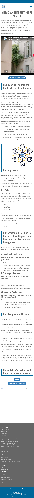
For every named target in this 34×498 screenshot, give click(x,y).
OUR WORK (3, 435)
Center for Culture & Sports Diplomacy (10, 439)
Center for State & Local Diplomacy (10, 445)
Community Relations (7, 482)
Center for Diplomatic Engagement (10, 441)
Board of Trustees (6, 429)
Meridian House (6, 451)
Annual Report (5, 433)
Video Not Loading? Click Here (16, 78)
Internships (4, 476)
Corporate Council (6, 459)
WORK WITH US (4, 472)
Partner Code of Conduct (8, 481)
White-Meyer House (6, 453)
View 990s (17, 379)
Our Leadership (5, 431)
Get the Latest (5, 469)
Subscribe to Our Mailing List (8, 467)
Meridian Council (6, 463)
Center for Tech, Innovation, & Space (10, 446)
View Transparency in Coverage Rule (17, 383)
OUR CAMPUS (4, 449)
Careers (4, 474)
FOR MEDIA (3, 465)
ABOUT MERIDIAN (5, 427)
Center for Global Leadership (8, 443)
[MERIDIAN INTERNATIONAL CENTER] (17, 400)
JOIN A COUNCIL (5, 457)
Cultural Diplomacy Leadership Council (11, 461)
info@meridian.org (18, 493)
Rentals (4, 454)
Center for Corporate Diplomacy (9, 438)
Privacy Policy (24, 494)
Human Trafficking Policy (8, 479)
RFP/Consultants (6, 477)
